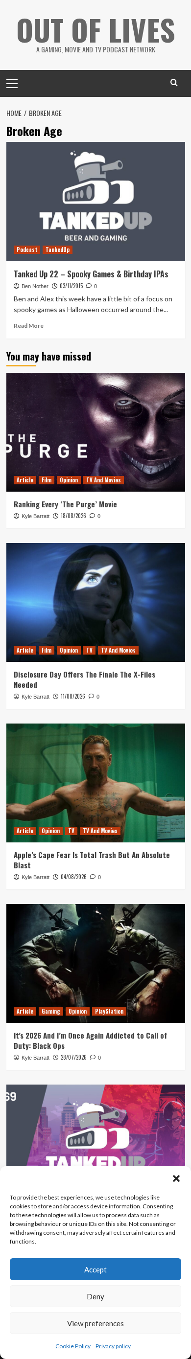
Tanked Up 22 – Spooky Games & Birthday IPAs (91, 274)
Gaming (51, 1011)
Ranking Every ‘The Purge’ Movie (65, 503)
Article (25, 480)
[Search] (174, 82)
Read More (29, 325)
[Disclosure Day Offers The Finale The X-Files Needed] (95, 602)
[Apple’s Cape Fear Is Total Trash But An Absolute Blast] (95, 783)
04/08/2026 (74, 877)
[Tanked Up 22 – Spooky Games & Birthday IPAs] (95, 201)
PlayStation (109, 1011)
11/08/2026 (73, 696)
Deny (95, 1296)
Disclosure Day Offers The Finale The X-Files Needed (84, 679)
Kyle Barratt (35, 516)
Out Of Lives (95, 29)
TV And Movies (103, 480)
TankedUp (58, 249)
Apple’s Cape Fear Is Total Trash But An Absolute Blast (92, 859)
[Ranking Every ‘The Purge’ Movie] (95, 432)
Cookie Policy (73, 1346)
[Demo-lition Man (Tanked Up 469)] (95, 1144)
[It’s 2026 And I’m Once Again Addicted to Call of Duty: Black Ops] (95, 963)
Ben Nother (35, 286)
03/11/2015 (71, 286)
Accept (95, 1269)
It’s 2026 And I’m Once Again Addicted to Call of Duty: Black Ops (90, 1040)
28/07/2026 (74, 1057)
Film (46, 480)
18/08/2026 (73, 516)
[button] (176, 1178)
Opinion (69, 480)
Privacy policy (113, 1346)
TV (89, 650)
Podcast (27, 249)
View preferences (95, 1323)
